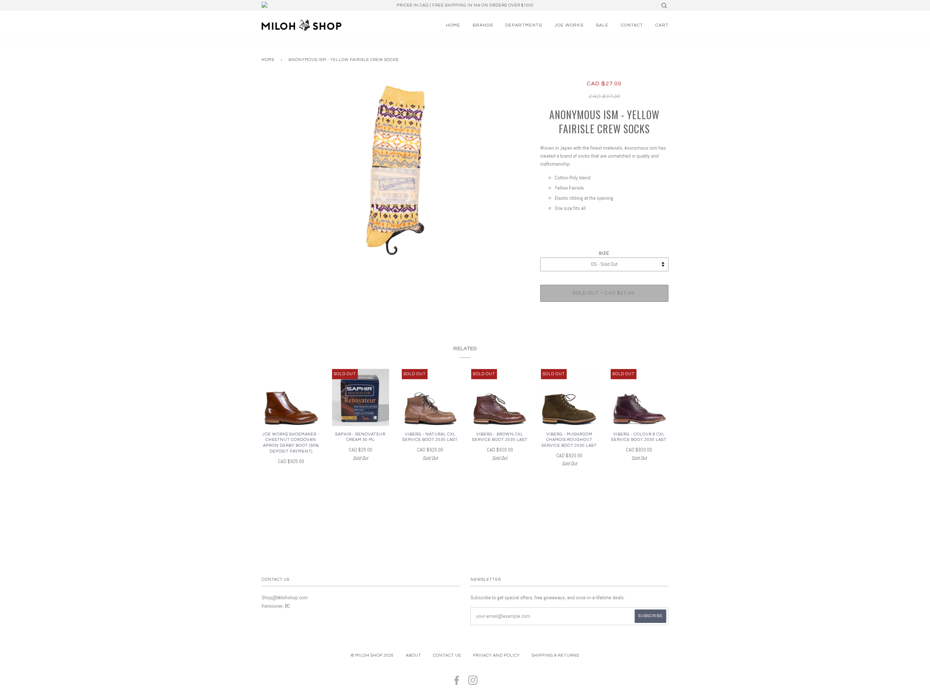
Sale (602, 25)
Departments (523, 25)
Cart (661, 25)
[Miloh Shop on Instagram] (473, 683)
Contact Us (447, 655)
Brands (483, 25)
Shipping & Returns (555, 655)
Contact (632, 25)
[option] (395, 170)
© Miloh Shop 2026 (372, 655)
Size (604, 253)
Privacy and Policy (496, 655)
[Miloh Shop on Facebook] (457, 683)
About (413, 655)
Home (453, 25)
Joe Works (568, 25)
